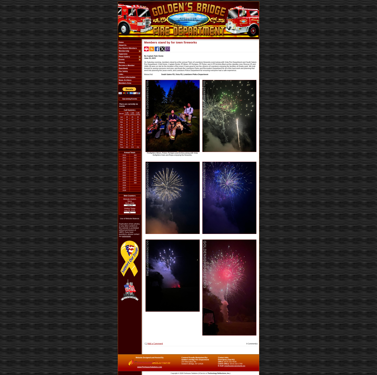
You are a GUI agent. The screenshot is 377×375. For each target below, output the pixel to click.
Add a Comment (155, 344)
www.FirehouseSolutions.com (149, 367)
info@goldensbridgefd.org (234, 366)
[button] (128, 51)
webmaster (126, 236)
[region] (130, 62)
